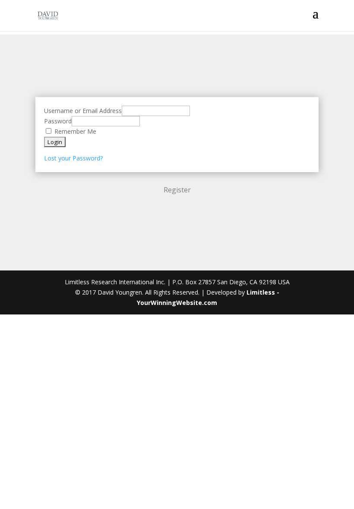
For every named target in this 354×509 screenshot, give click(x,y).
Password (58, 121)
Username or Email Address (83, 111)
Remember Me (74, 131)
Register (177, 190)
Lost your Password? (73, 158)
